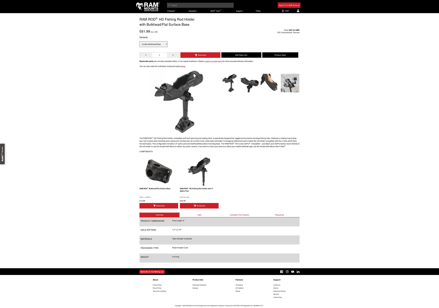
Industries (192, 11)
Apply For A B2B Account (289, 5)
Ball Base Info (241, 55)
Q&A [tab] (199, 215)
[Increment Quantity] (146, 54)
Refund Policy (157, 288)
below (182, 66)
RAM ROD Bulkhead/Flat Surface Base (154, 188)
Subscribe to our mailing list (152, 272)
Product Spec (280, 55)
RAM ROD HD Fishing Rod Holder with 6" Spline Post (196, 189)
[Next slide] (392, 154)
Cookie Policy (277, 297)
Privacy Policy (157, 285)
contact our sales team (213, 61)
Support (239, 11)
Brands (238, 291)
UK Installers (240, 288)
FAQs (258, 11)
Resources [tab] (279, 215)
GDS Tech (215, 10)
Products (171, 11)
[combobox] (202, 5)
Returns (275, 288)
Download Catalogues (199, 285)
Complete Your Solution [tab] (239, 215)
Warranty (276, 294)
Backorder (202, 55)
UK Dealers (239, 285)
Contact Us (276, 285)
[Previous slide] (47, 154)
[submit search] (169, 5)
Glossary (195, 288)
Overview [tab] (159, 215)
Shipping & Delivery (279, 291)
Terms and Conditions (159, 291)
